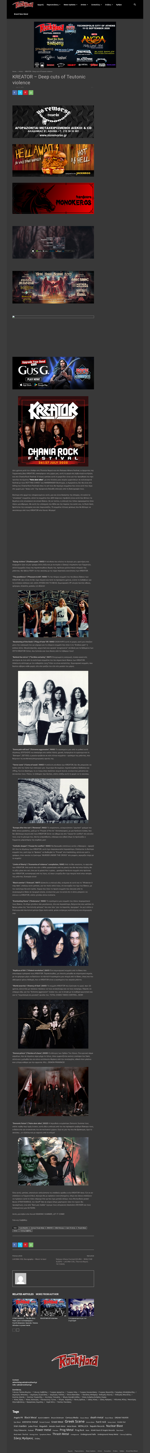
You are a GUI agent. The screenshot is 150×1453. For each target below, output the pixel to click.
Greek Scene (74, 1421)
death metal (96, 1417)
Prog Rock (79, 1430)
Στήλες (108, 5)
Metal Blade (71, 1426)
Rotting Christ (34, 1434)
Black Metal (30, 1417)
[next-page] (17, 1330)
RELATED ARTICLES (23, 1294)
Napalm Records (97, 1426)
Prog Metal (66, 1430)
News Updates (69, 5)
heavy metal (112, 1422)
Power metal (43, 1430)
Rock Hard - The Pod (21, 1434)
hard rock (101, 1422)
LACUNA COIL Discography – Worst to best (29, 1259)
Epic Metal (17, 1422)
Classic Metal (84, 1418)
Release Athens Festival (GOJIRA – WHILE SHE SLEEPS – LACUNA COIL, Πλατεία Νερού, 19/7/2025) (74, 1261)
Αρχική (40, 5)
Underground (75, 1434)
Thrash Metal (82, 1228)
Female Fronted (44, 1422)
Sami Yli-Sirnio (70, 1228)
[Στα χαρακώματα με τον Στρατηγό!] (81, 1307)
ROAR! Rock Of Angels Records (103, 1430)
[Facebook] (14, 92)
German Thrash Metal (37, 1228)
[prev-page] (13, 1330)
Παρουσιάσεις (52, 5)
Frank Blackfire (23, 1228)
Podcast (31, 1430)
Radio (87, 1430)
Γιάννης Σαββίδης (25, 1231)
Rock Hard (119, 1430)
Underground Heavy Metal (108, 1434)
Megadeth (43, 1426)
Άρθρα (119, 5)
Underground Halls (88, 1434)
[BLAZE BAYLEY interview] (53, 1307)
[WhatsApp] (31, 92)
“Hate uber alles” (36, 480)
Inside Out (121, 1422)
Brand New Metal (21, 14)
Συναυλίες (95, 5)
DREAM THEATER (121, 1418)
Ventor (15, 1231)
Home (14, 71)
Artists (83, 5)
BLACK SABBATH (44, 1418)
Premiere (55, 1430)
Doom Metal (109, 1418)
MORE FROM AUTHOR (47, 1294)
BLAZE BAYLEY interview (49, 1318)
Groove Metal (90, 1422)
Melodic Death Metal (57, 1426)
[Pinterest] (25, 92)
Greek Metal (57, 1422)
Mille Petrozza (59, 1228)
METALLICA (83, 1426)
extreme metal (30, 1422)
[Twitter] (20, 92)
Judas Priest (33, 1426)
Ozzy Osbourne (20, 1430)
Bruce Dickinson (57, 1418)
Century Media (72, 1417)
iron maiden (20, 1426)
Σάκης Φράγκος (23, 1438)
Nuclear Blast (114, 1426)
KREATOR (50, 1228)
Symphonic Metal (45, 1434)
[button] (135, 5)
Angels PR (18, 1417)
